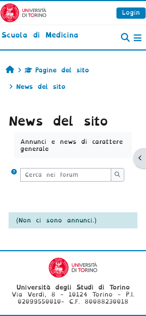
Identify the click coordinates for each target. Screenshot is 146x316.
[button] (13, 175)
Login (131, 12)
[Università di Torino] (23, 12)
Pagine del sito (62, 70)
